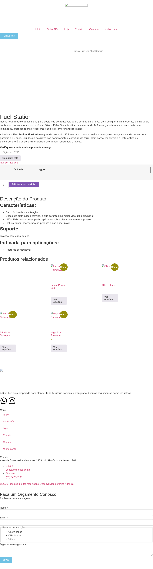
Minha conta (110, 29)
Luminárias (16, 532)
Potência (18, 169)
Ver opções (57, 300)
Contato (79, 29)
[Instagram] (12, 400)
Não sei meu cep (9, 162)
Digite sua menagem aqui (13, 544)
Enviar (6, 560)
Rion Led (85, 51)
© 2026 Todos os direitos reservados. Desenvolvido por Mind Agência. (37, 484)
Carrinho (94, 29)
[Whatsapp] (3, 400)
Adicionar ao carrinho (24, 184)
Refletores (15, 535)
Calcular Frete (10, 158)
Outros (13, 539)
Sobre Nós (52, 29)
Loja (66, 29)
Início (38, 29)
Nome (4, 508)
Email (4, 517)
